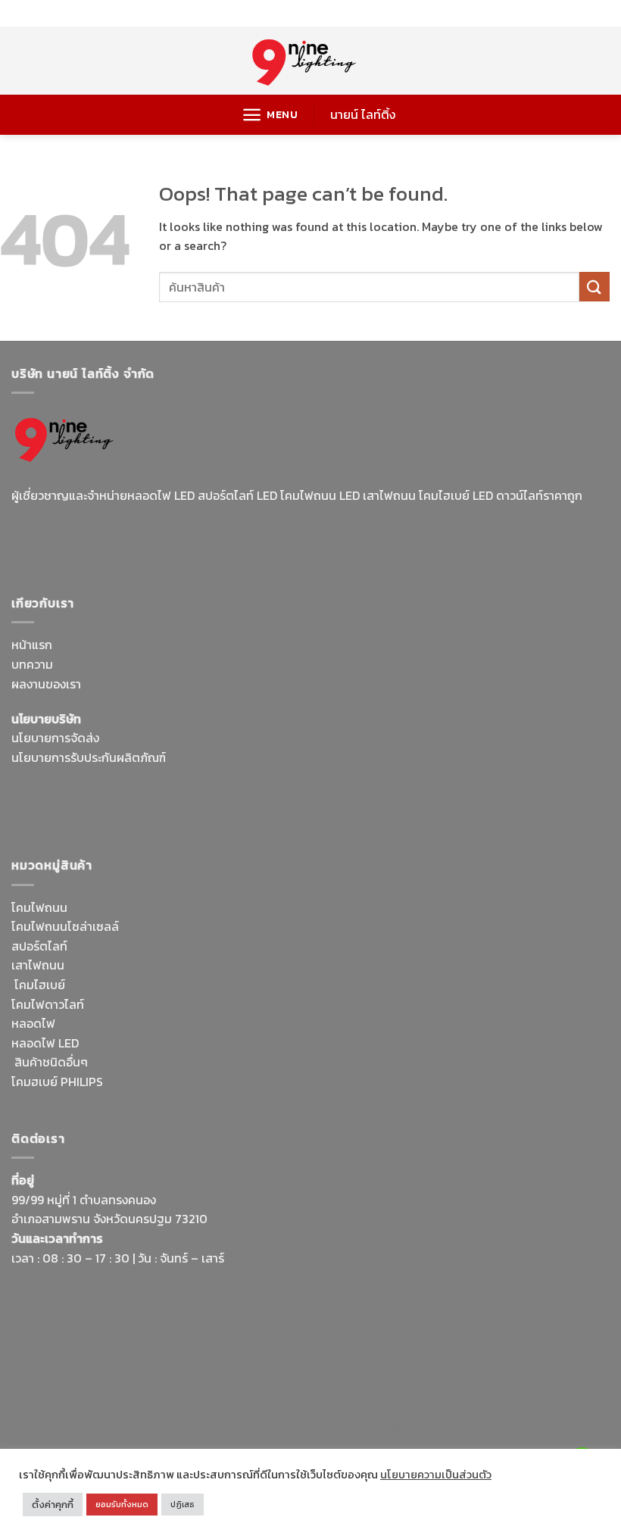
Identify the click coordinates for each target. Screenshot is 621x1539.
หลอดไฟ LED (45, 1043)
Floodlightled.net (113, 1428)
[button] (270, 115)
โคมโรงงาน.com (403, 792)
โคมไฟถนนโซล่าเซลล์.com (206, 550)
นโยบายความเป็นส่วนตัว (435, 1474)
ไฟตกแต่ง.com (197, 1101)
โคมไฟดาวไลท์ (47, 1004)
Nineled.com (193, 812)
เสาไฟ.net (36, 1428)
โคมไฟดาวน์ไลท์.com (496, 530)
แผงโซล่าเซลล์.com (490, 1081)
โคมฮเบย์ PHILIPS (57, 1081)
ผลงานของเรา (46, 684)
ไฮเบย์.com (125, 812)
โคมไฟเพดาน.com (442, 812)
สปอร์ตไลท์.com (52, 812)
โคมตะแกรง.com (349, 812)
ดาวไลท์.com (405, 1081)
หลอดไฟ (33, 1023)
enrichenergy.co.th (316, 1428)
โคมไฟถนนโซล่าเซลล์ (65, 926)
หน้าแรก (31, 644)
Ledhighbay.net (139, 792)
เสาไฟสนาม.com (326, 1081)
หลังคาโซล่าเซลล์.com (295, 1101)
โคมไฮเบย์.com (97, 550)
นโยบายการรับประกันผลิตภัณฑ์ (88, 757)
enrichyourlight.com (280, 530)
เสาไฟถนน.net (267, 812)
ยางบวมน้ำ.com (146, 1081)
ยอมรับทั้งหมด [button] (121, 1504)
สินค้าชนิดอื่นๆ (51, 1062)
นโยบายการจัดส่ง (55, 738)
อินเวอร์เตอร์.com (111, 1101)
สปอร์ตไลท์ (39, 946)
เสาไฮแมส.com (320, 792)
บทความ (32, 664)
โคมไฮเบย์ (39, 985)
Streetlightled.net (213, 1428)
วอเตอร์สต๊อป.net (391, 530)
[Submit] (594, 286)
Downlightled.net (232, 792)
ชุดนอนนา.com (409, 1428)
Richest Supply (52, 792)
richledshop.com (235, 1081)
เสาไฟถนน (37, 965)
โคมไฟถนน (39, 907)
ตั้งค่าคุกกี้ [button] (52, 1504)
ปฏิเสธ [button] (182, 1504)
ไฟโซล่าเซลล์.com (492, 792)
